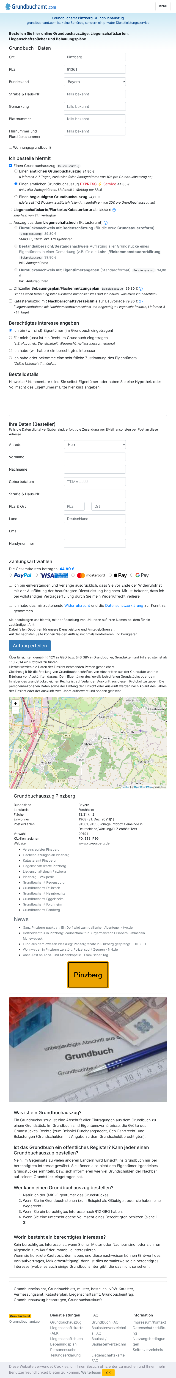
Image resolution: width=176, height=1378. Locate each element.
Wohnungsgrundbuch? (32, 147)
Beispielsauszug (68, 166)
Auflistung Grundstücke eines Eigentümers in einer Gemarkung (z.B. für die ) (90, 251)
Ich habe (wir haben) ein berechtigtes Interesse (54, 350)
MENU (163, 6)
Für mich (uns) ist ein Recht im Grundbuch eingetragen (61, 337)
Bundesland (19, 81)
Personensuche (63, 1349)
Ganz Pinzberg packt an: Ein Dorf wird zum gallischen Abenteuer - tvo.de (78, 927)
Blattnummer (20, 118)
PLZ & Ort (17, 506)
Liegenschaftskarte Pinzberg (44, 866)
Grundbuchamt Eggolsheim (43, 899)
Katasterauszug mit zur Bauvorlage (76, 301)
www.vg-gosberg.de (94, 843)
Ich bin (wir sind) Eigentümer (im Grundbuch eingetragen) (63, 330)
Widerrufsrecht (77, 605)
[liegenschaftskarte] (114, 209)
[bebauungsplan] (141, 288)
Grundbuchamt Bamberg (41, 910)
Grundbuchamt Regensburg (44, 882)
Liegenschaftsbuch (66, 1338)
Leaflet (125, 787)
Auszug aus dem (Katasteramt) (58, 222)
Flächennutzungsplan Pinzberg (46, 855)
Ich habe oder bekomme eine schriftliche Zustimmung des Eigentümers (75, 358)
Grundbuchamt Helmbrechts (44, 893)
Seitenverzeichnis (148, 1349)
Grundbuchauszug (66, 1322)
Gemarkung (19, 106)
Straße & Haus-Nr (24, 94)
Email (13, 531)
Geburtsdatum (21, 481)
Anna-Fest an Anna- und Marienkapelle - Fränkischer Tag (65, 955)
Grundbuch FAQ (104, 1322)
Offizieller (76, 288)
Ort (12, 57)
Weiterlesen (91, 1372)
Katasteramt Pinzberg (39, 860)
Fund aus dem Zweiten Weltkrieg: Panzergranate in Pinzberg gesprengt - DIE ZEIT (84, 944)
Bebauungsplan (63, 1344)
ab (62, 209)
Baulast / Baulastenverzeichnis (108, 1344)
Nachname (18, 469)
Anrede (15, 444)
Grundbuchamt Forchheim (42, 904)
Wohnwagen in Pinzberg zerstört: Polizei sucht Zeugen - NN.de (70, 949)
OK (108, 1373)
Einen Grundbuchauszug (46, 165)
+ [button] (15, 703)
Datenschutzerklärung (124, 605)
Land (13, 518)
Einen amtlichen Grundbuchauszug (74, 184)
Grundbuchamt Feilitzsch (41, 888)
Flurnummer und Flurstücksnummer (25, 134)
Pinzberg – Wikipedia (39, 877)
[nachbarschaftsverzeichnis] (141, 301)
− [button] (15, 710)
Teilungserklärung (65, 1355)
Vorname (16, 457)
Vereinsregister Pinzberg (41, 849)
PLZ (12, 69)
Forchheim (86, 810)
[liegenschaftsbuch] (105, 222)
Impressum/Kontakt (149, 1322)
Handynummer (21, 543)
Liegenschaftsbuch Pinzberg (44, 871)
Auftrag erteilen (30, 645)
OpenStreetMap (143, 787)
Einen (56, 171)
